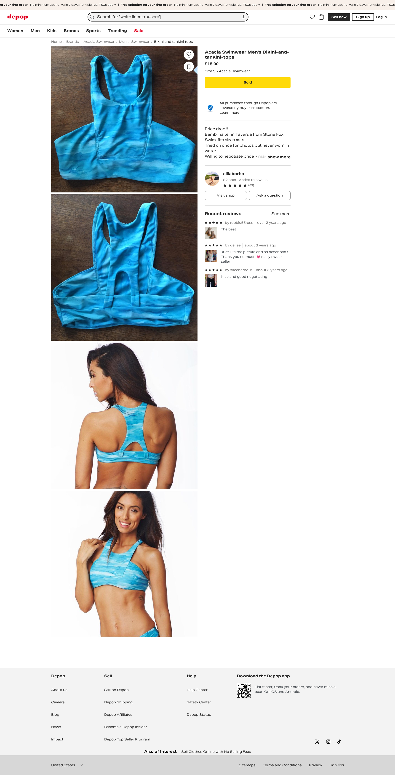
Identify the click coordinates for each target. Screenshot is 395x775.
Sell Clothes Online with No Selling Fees (216, 752)
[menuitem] (15, 30)
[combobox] (168, 17)
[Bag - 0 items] (321, 17)
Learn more (229, 113)
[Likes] (312, 17)
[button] (257, 185)
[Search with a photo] (243, 17)
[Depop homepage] (17, 17)
